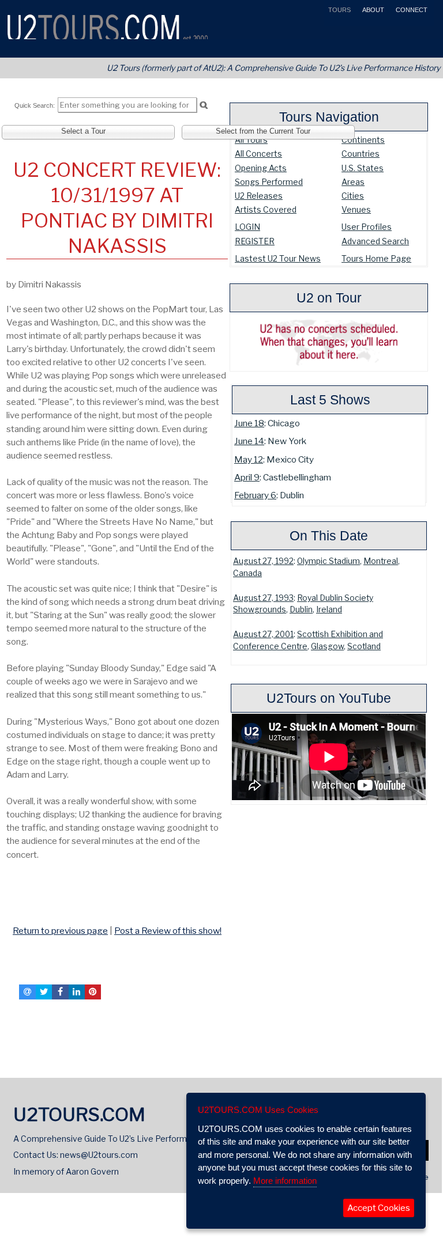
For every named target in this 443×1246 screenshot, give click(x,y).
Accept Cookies (378, 1208)
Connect (410, 9)
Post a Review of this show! (168, 930)
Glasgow (327, 646)
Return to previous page (60, 930)
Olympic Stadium (328, 561)
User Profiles (366, 227)
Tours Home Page (376, 258)
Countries (360, 153)
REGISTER (255, 241)
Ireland (329, 609)
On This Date (329, 535)
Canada (247, 573)
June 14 (249, 440)
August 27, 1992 (263, 561)
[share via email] (27, 991)
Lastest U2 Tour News (278, 258)
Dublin (301, 609)
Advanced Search (375, 241)
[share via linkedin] (77, 991)
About (372, 9)
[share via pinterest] (93, 991)
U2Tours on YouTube (328, 698)
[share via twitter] (44, 991)
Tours (338, 9)
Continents (363, 140)
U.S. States (362, 168)
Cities (352, 195)
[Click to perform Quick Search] (203, 105)
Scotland (364, 646)
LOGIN (247, 227)
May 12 (248, 459)
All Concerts (258, 153)
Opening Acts (261, 168)
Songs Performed (269, 182)
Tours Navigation (329, 116)
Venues (356, 209)
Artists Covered (265, 209)
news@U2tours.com (99, 1155)
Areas (353, 182)
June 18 (249, 423)
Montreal (380, 561)
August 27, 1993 (263, 598)
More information (285, 1181)
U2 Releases (259, 195)
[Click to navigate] (8, 905)
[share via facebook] (60, 991)
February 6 (255, 495)
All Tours (251, 140)
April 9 (247, 477)
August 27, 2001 (263, 634)
